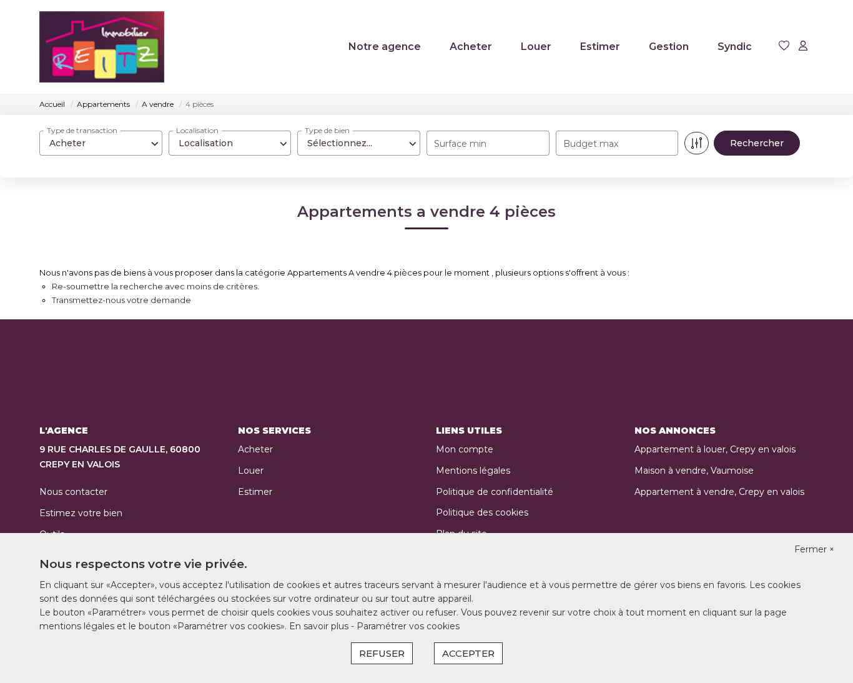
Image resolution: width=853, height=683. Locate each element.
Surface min (460, 143)
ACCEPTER (468, 653)
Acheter (471, 46)
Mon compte (464, 449)
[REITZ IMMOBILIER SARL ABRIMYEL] (101, 46)
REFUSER (382, 653)
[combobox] (101, 143)
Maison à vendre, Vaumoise (694, 470)
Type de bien (327, 130)
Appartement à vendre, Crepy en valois (719, 491)
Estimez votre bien (80, 513)
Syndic (734, 46)
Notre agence (384, 46)
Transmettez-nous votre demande (121, 300)
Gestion (669, 46)
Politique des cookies (482, 512)
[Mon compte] (803, 46)
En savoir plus (320, 626)
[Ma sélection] (784, 46)
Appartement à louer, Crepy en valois (715, 449)
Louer (536, 46)
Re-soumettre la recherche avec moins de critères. (155, 286)
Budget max (590, 143)
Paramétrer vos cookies (408, 626)
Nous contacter (73, 491)
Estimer (600, 46)
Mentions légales (473, 470)
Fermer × (814, 549)
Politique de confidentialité (494, 491)
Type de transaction (82, 130)
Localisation (197, 130)
